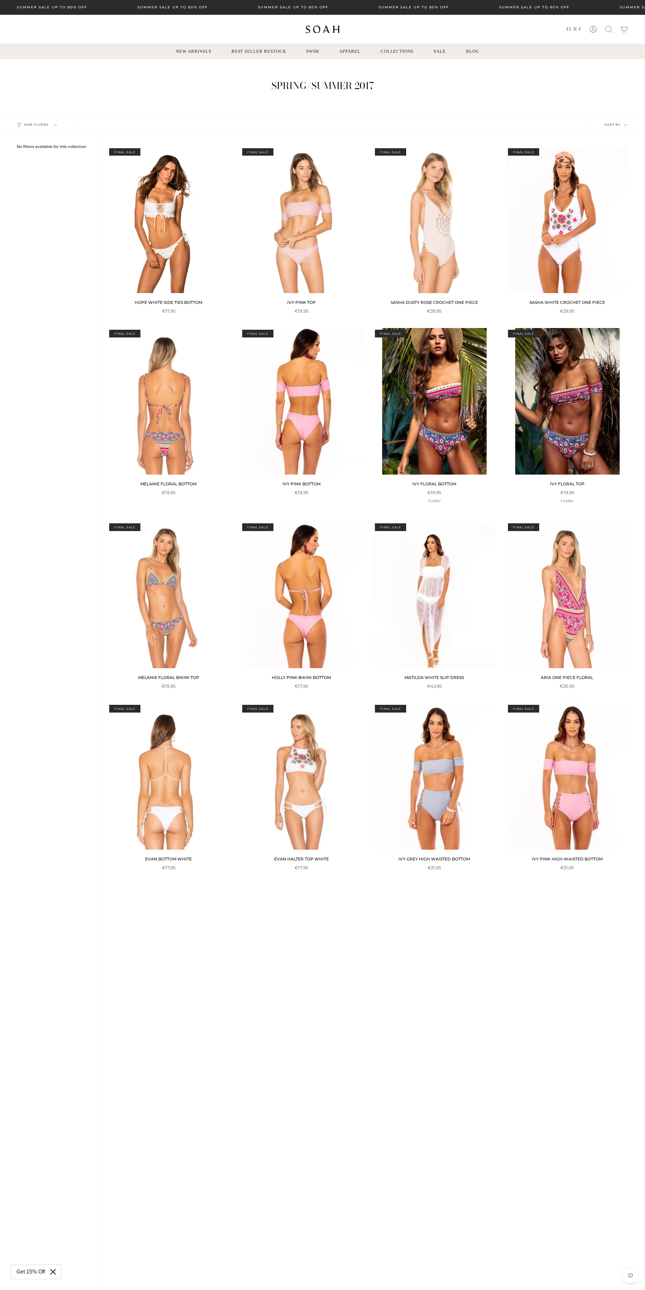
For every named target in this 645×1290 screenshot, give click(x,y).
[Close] (53, 1272)
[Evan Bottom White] (169, 776)
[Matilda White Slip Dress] (434, 595)
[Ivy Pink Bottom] (302, 401)
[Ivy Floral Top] (567, 401)
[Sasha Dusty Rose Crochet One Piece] (434, 220)
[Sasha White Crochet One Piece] (567, 220)
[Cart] (624, 29)
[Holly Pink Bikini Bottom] (302, 595)
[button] (608, 29)
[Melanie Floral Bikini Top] (169, 595)
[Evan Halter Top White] (302, 776)
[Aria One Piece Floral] (567, 595)
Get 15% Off (30, 1272)
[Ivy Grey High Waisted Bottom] (434, 776)
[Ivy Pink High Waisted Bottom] (567, 776)
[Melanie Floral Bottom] (169, 401)
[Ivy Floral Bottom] (434, 401)
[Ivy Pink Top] (302, 220)
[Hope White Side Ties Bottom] (169, 220)
